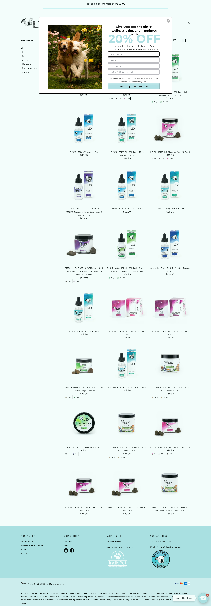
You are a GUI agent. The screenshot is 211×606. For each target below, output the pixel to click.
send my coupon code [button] (134, 86)
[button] (168, 21)
